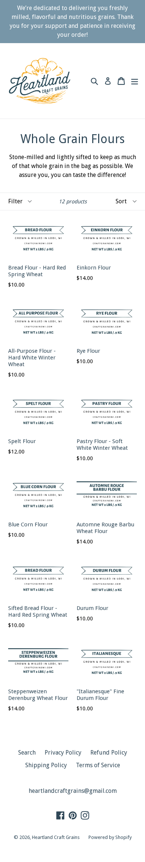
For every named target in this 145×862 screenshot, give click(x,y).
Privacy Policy (63, 752)
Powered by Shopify (110, 837)
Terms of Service (98, 765)
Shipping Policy (46, 765)
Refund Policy (108, 752)
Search (27, 752)
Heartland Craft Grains (56, 837)
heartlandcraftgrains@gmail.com (73, 790)
